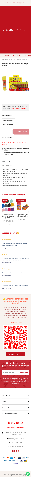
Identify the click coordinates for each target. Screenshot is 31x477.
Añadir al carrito (21, 131)
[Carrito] (25, 30)
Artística (18, 59)
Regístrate (24, 108)
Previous (4, 82)
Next (27, 82)
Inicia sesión (15, 108)
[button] (3, 212)
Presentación (7, 115)
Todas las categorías (7, 59)
